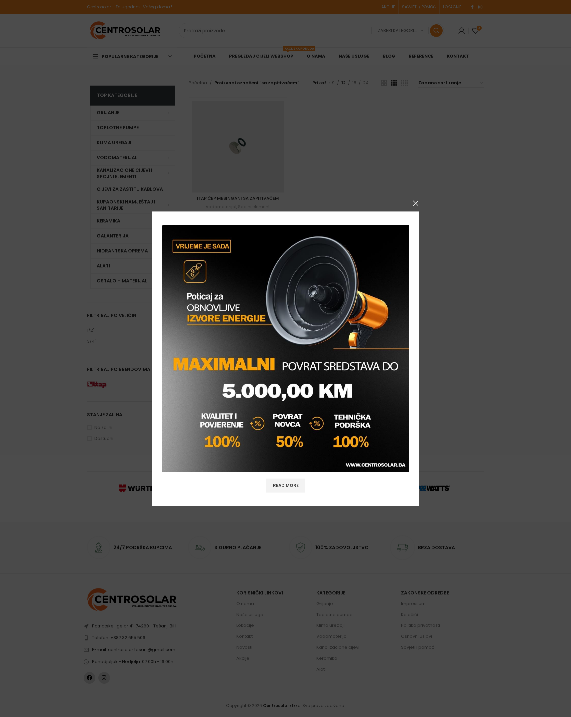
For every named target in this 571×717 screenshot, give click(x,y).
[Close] (415, 203)
